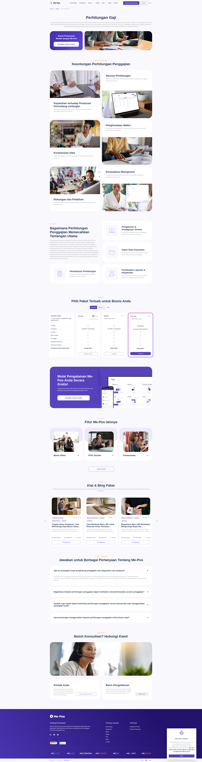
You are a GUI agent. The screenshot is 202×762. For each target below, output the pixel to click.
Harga (97, 3)
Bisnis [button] (90, 3)
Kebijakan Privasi (135, 726)
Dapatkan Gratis (88, 353)
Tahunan (93, 307)
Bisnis (107, 731)
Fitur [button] (103, 3)
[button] (150, 3)
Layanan (67, 518)
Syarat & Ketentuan (135, 729)
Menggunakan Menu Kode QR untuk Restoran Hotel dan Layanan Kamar (99, 525)
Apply (181, 756)
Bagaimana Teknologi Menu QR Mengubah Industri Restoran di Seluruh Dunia (66, 525)
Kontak (116, 3)
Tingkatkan (114, 353)
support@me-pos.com (87, 694)
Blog (110, 3)
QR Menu (54, 520)
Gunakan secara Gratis (131, 3)
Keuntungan (73, 3)
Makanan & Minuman (57, 518)
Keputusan (82, 3)
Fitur (107, 736)
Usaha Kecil (137, 518)
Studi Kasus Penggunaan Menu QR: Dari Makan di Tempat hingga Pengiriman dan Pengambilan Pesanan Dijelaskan (135, 525)
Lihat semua (101, 469)
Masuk (144, 3)
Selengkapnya (66, 542)
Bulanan (100, 307)
